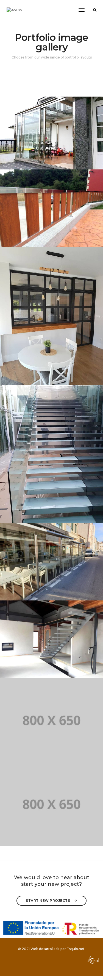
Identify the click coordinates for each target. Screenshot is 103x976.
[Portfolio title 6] (51, 639)
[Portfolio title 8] (51, 804)
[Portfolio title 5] (51, 561)
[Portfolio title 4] (51, 454)
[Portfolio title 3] (51, 316)
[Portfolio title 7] (51, 720)
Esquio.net (76, 949)
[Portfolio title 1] (51, 133)
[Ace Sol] (15, 10)
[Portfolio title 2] (51, 208)
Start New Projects (48, 900)
